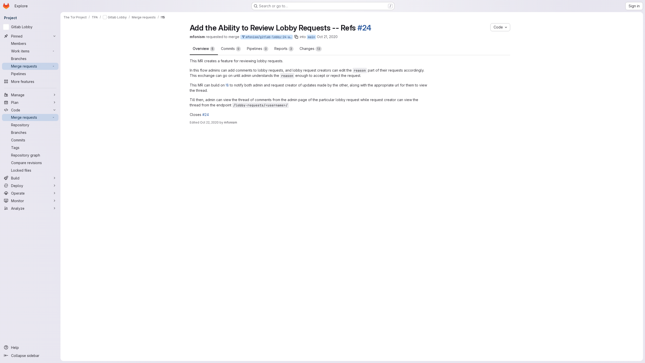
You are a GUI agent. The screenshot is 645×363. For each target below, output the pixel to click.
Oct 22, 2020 (209, 122)
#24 (364, 27)
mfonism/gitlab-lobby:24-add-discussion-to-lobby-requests (285, 37)
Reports (283, 48)
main (328, 37)
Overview (203, 48)
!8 (227, 85)
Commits (230, 48)
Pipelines (257, 48)
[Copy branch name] (314, 37)
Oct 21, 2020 (344, 37)
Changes (310, 48)
